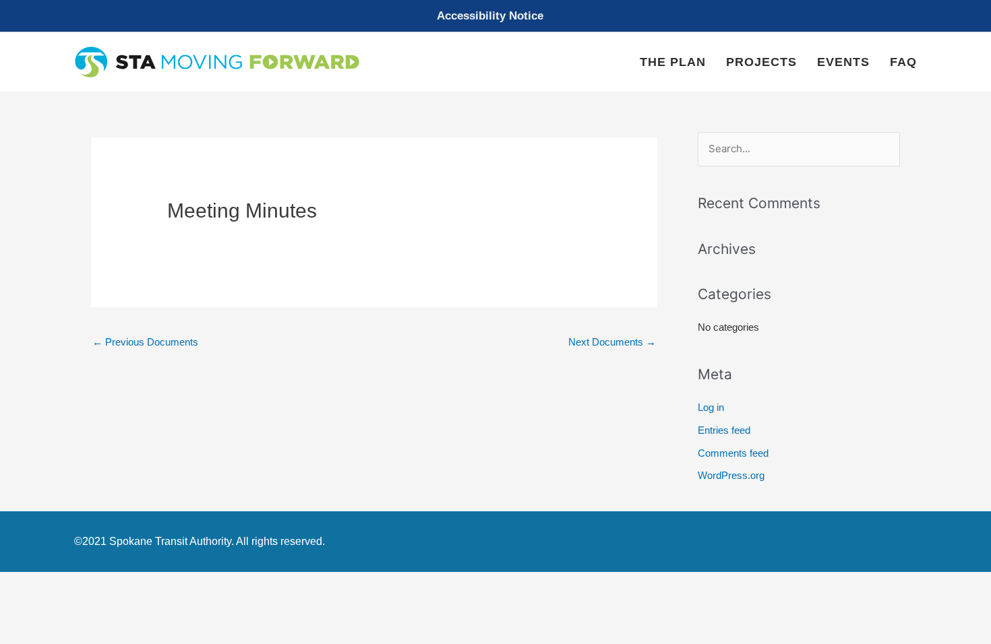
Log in (711, 407)
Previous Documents (145, 342)
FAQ (903, 62)
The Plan (673, 62)
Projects (761, 62)
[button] (495, 16)
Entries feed (724, 430)
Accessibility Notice (490, 15)
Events (843, 62)
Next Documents (612, 342)
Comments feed (733, 453)
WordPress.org (731, 475)
